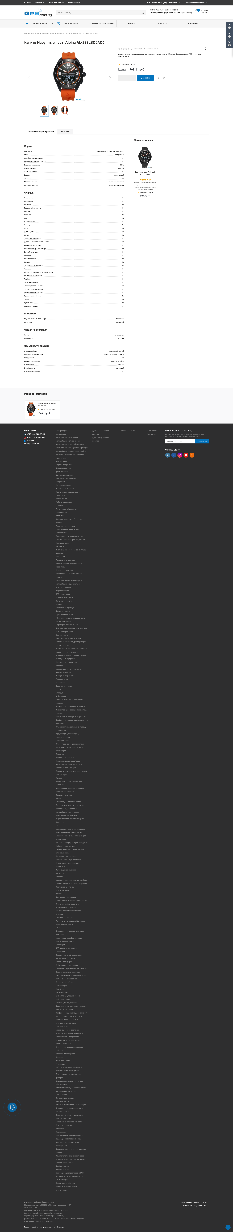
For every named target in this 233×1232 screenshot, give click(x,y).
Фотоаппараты (62, 986)
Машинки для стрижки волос (68, 802)
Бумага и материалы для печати (69, 1033)
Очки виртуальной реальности (69, 955)
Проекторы (60, 567)
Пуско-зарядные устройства (68, 761)
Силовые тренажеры (65, 1098)
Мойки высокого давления (67, 1030)
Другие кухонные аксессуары (68, 1074)
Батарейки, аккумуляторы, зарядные (71, 843)
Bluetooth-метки (62, 1166)
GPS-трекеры (61, 431)
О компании (193, 23)
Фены (58, 928)
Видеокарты (61, 1129)
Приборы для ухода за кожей (68, 860)
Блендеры (60, 873)
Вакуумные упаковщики (66, 897)
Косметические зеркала (66, 856)
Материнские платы (64, 1163)
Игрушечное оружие (64, 1125)
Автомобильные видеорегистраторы (72, 448)
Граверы (59, 1077)
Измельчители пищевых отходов (70, 1156)
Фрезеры (59, 1057)
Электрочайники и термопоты (69, 832)
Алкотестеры (61, 461)
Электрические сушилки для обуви (71, 1088)
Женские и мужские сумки (67, 1071)
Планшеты (60, 557)
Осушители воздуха (64, 601)
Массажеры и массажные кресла (70, 788)
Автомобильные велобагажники (70, 444)
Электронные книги (64, 924)
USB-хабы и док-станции (66, 948)
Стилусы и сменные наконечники (70, 1159)
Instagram (179, 455)
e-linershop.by (60, 1227)
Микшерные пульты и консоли (69, 1122)
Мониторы (60, 945)
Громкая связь (62, 471)
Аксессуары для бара (65, 757)
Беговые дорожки (63, 587)
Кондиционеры (62, 740)
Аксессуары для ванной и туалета (70, 706)
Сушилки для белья (64, 917)
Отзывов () (138, 49)
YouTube (185, 455)
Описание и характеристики (41, 131)
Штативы (60, 516)
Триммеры (60, 1064)
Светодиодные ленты (65, 887)
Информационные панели (67, 965)
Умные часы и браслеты (66, 509)
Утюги (58, 689)
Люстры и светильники (66, 478)
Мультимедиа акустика (65, 1091)
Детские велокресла (64, 475)
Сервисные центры (56, 2)
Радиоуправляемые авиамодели (70, 819)
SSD (57, 826)
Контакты (162, 23)
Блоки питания (62, 1169)
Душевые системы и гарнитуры (69, 1081)
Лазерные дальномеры (66, 768)
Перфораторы (62, 992)
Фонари (59, 778)
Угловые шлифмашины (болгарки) (70, 921)
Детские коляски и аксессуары (69, 580)
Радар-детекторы (63, 591)
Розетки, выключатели (65, 526)
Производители (74, 2)
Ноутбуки (60, 989)
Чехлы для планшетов (65, 958)
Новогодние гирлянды (65, 488)
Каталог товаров (40, 23)
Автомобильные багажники (68, 441)
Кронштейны (61, 1095)
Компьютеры (61, 512)
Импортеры (39, 2)
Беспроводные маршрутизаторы (70, 931)
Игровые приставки (64, 597)
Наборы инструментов (65, 846)
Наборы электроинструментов (69, 1067)
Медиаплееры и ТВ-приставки (69, 563)
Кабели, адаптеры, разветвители (70, 849)
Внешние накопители (65, 795)
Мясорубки (60, 693)
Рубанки (59, 1050)
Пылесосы (60, 683)
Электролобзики (63, 1060)
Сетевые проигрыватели (66, 979)
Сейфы (59, 604)
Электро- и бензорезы (65, 1054)
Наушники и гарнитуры (65, 608)
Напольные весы (63, 485)
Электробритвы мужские (66, 815)
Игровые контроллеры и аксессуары (71, 1105)
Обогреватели (61, 1084)
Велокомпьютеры (63, 468)
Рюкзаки (59, 894)
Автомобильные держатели (68, 584)
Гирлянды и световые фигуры (69, 1139)
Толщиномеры (62, 679)
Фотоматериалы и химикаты (68, 972)
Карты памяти (62, 635)
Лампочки (60, 754)
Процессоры (61, 1132)
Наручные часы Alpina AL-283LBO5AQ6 (46, 404)
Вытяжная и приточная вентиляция (71, 550)
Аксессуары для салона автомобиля (71, 880)
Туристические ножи (64, 614)
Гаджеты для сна (63, 611)
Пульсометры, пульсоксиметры (69, 536)
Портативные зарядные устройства (71, 717)
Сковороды (61, 822)
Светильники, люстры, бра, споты (70, 540)
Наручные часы (62, 543)
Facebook (173, 455)
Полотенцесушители (64, 570)
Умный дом (61, 495)
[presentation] (29, 78)
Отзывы (27, 2)
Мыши (58, 798)
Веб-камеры (61, 696)
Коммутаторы (62, 1180)
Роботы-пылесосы (64, 502)
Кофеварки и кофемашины (67, 625)
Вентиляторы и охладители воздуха (71, 628)
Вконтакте (167, 455)
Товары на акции (70, 23)
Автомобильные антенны (67, 437)
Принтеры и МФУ (63, 890)
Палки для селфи (63, 621)
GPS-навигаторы (63, 594)
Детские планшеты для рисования (71, 975)
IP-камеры (60, 546)
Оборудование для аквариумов (69, 1135)
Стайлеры (60, 505)
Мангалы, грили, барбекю (66, 1003)
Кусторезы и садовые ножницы (69, 1047)
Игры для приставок (64, 631)
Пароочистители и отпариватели (70, 805)
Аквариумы (61, 877)
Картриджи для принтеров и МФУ (70, 1173)
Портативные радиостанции (68, 492)
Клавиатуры (61, 952)
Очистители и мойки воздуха (68, 638)
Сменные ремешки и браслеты (69, 519)
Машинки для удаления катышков (70, 829)
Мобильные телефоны (65, 791)
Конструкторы (62, 1026)
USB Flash (60, 934)
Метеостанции (62, 533)
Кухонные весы (62, 853)
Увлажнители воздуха (65, 560)
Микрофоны (61, 482)
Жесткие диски (62, 1101)
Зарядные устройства (65, 676)
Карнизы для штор (64, 686)
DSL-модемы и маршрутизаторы (69, 1176)
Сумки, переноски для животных (70, 744)
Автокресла (61, 434)
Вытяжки (59, 553)
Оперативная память (65, 941)
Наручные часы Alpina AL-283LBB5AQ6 (145, 173)
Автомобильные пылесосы (67, 812)
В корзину (145, 78)
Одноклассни (192, 455)
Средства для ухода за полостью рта (71, 900)
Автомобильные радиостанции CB (71, 451)
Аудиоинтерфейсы (64, 465)
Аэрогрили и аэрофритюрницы (69, 938)
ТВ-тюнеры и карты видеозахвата (70, 618)
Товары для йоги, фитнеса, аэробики (71, 883)
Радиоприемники (63, 1043)
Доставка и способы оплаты (101, 23)
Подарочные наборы (65, 982)
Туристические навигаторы (67, 529)
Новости (132, 23)
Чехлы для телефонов (65, 1183)
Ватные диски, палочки (66, 870)
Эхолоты (59, 523)
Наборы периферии (64, 962)
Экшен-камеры (62, 499)
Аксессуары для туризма (66, 809)
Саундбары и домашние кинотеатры (71, 969)
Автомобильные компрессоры (69, 764)
